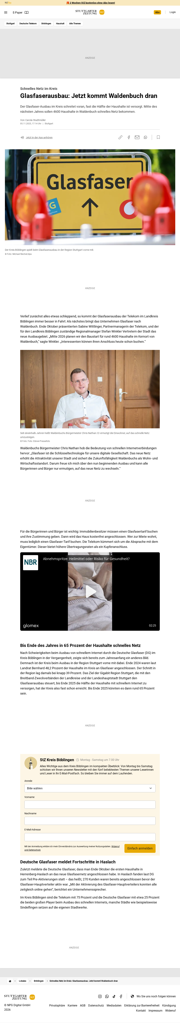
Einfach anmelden (140, 848)
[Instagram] (100, 996)
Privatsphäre (57, 1005)
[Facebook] (121, 996)
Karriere (72, 1005)
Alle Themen (75, 23)
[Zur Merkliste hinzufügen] (157, 137)
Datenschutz (96, 1005)
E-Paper (17, 12)
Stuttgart (10, 23)
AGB (82, 1005)
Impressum (155, 1010)
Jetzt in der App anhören (39, 137)
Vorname (29, 797)
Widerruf (170, 1010)
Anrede (28, 780)
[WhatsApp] (107, 996)
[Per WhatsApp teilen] (145, 137)
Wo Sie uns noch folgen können (156, 996)
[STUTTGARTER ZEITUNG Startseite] (90, 12)
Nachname (30, 813)
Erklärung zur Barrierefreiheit (141, 1005)
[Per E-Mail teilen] (137, 137)
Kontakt (141, 1010)
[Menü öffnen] (5, 12)
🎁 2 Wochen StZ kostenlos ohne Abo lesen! (90, 2)
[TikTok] (114, 996)
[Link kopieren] (120, 137)
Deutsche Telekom (28, 23)
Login (173, 12)
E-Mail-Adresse (32, 829)
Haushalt (60, 23)
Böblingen (46, 23)
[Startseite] (10, 981)
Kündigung (169, 1005)
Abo (157, 12)
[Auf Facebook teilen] (128, 137)
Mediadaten (114, 1005)
